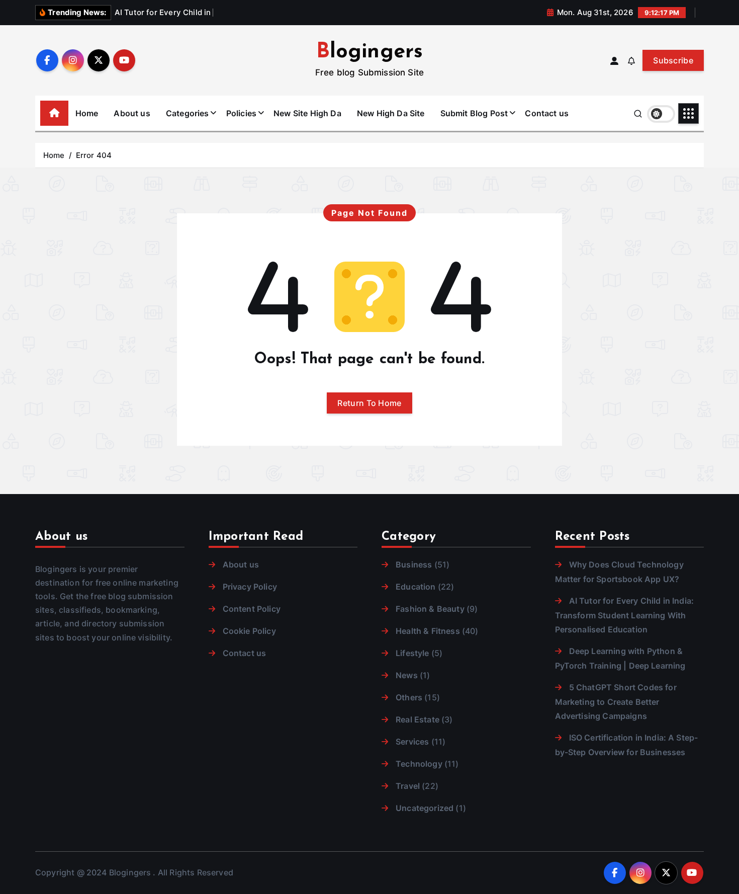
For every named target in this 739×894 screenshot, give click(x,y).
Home (87, 113)
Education (415, 587)
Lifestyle (412, 653)
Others (409, 697)
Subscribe (673, 60)
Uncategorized (424, 808)
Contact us (547, 113)
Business (414, 564)
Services (412, 742)
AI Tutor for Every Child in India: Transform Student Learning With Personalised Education (624, 615)
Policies (241, 113)
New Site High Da (307, 113)
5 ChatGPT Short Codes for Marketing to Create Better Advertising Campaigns (616, 701)
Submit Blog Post (474, 113)
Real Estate (417, 719)
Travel (408, 786)
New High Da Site (391, 113)
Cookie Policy (249, 631)
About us (132, 113)
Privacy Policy (250, 587)
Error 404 (94, 155)
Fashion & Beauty (430, 609)
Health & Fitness (428, 631)
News (407, 675)
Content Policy (252, 609)
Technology (419, 764)
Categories (187, 113)
